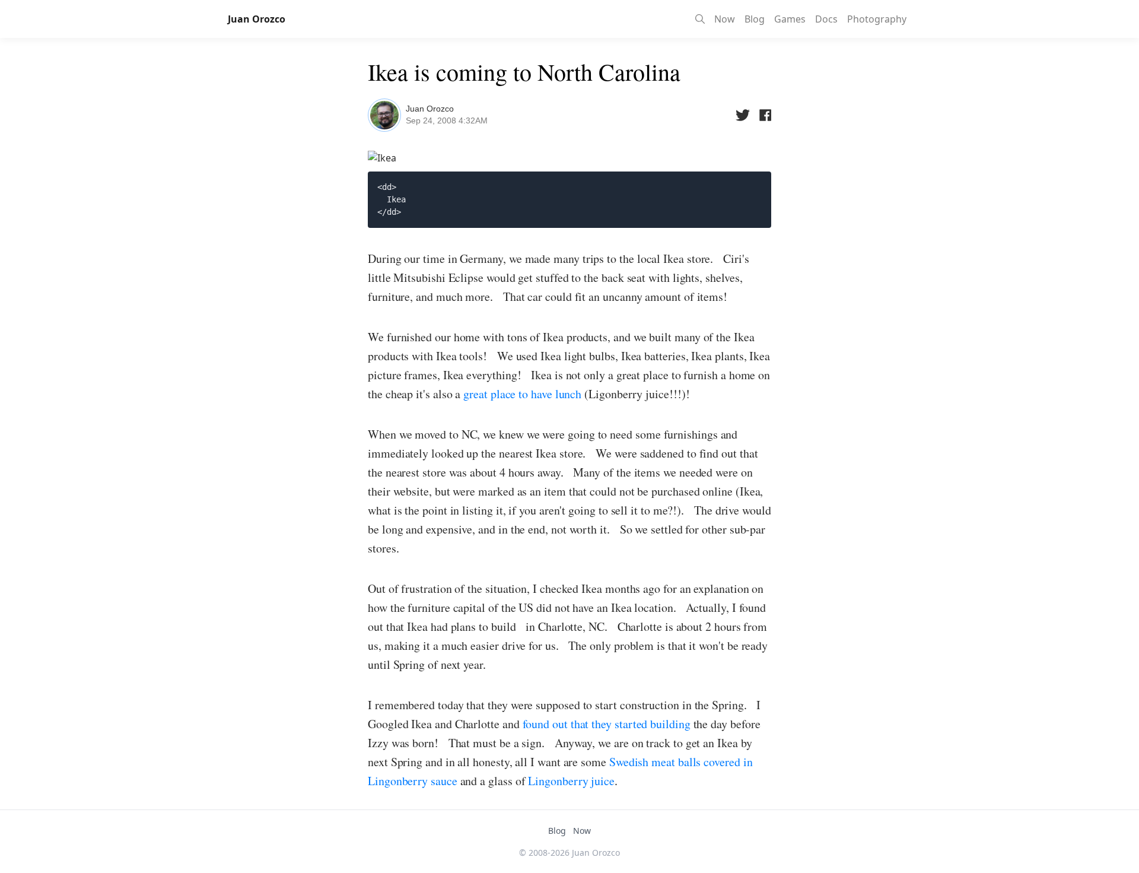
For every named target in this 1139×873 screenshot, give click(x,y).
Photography (876, 19)
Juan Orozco (430, 108)
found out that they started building (607, 724)
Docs (826, 19)
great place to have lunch (522, 394)
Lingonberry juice (570, 781)
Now (724, 19)
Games (790, 19)
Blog (755, 19)
